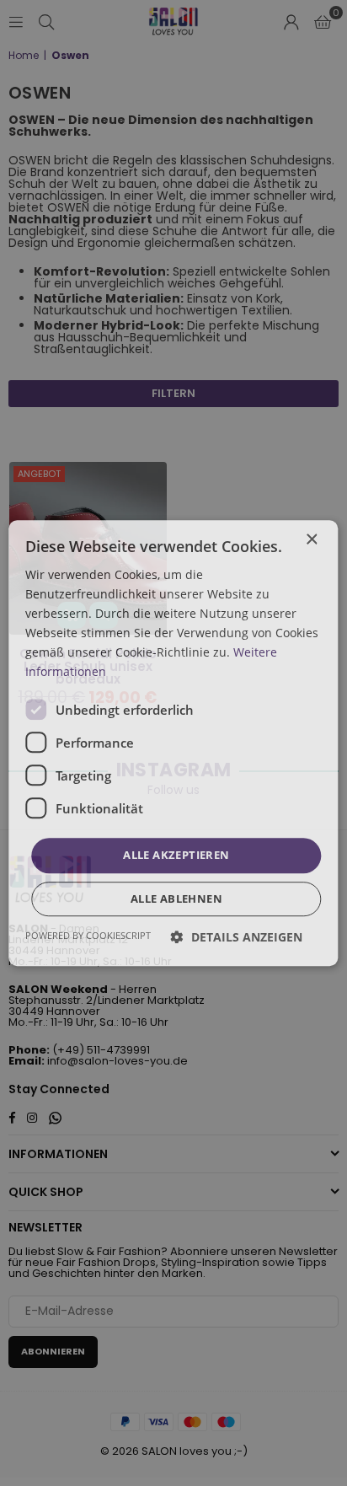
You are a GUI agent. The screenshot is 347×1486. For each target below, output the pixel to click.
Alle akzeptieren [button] (176, 855)
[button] (236, 937)
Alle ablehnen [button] (176, 898)
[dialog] (173, 743)
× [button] (311, 540)
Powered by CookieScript (88, 935)
